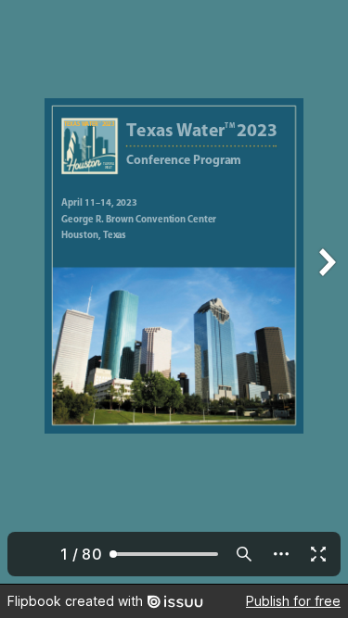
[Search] (244, 554)
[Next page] (325, 292)
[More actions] (281, 554)
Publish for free (293, 601)
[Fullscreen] (318, 554)
